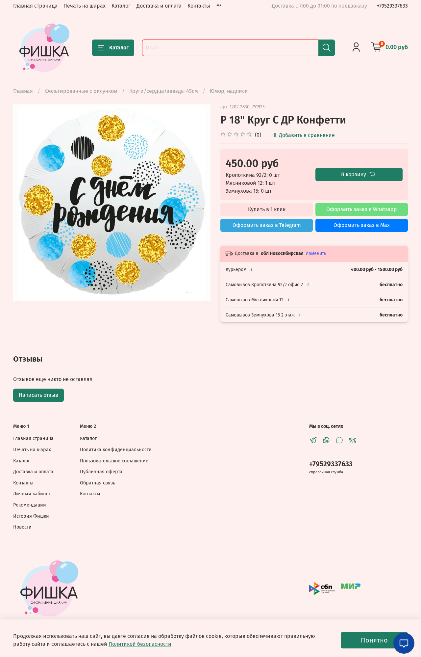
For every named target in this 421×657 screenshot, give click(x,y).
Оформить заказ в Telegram (267, 225)
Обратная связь (97, 483)
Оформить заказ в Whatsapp (361, 209)
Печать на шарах (84, 6)
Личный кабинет (32, 494)
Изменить (316, 253)
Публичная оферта (101, 472)
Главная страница (35, 6)
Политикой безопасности (140, 644)
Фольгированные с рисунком (81, 91)
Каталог (121, 6)
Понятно (374, 640)
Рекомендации (29, 505)
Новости (22, 527)
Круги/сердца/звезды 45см (163, 91)
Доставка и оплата (159, 6)
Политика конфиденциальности (116, 449)
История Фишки (31, 516)
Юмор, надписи (229, 91)
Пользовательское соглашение (114, 461)
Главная (23, 91)
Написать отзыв (38, 395)
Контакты (198, 6)
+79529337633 (392, 6)
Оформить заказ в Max (362, 225)
